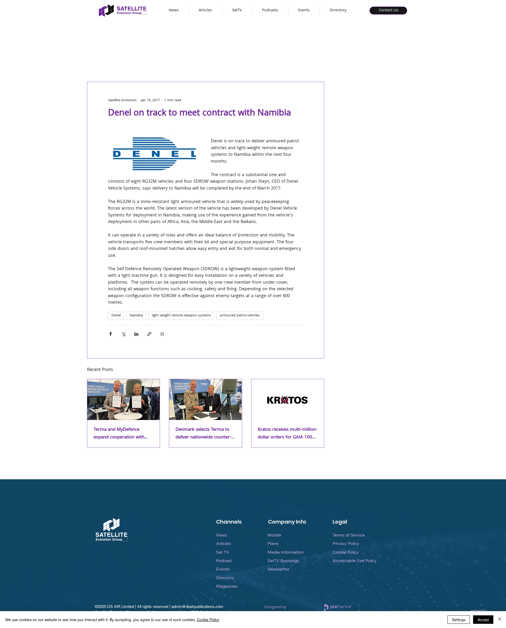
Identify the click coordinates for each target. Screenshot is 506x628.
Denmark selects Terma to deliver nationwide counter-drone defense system (203, 433)
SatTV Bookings (283, 560)
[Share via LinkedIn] (136, 333)
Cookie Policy (346, 552)
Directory (225, 577)
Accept (483, 619)
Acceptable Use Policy (355, 560)
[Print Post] (162, 333)
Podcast (224, 560)
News (221, 535)
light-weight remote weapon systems (181, 315)
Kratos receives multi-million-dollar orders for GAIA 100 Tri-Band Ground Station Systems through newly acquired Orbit (287, 433)
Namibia (136, 315)
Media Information (285, 552)
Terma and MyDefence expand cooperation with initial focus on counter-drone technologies (119, 433)
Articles (223, 543)
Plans (272, 543)
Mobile (274, 535)
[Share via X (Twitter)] (123, 333)
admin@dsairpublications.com (197, 606)
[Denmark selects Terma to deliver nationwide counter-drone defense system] (205, 399)
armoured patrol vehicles (240, 315)
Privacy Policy (346, 543)
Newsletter (278, 569)
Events (223, 569)
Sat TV (222, 552)
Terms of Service (349, 535)
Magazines (226, 586)
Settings (458, 619)
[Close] (500, 619)
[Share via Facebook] (110, 333)
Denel (116, 315)
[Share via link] (149, 333)
